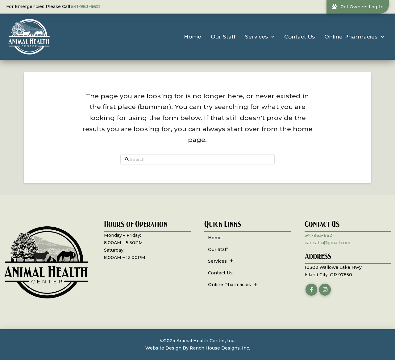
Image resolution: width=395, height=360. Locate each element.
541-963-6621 (86, 6)
